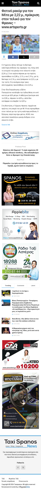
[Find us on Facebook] (18, 468)
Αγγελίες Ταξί (14, 479)
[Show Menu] (3, 3)
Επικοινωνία (23, 481)
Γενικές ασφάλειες (8, 481)
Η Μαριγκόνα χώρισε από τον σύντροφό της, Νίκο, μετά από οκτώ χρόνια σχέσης (25, 330)
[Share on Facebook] (13, 57)
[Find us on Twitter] (23, 468)
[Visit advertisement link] (20, 135)
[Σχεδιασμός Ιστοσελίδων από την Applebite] (25, 487)
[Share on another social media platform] (34, 57)
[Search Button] (38, 3)
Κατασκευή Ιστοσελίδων (10, 487)
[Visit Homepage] (20, 3)
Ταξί (3, 479)
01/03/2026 (5, 32)
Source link (6, 125)
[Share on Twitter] (24, 57)
